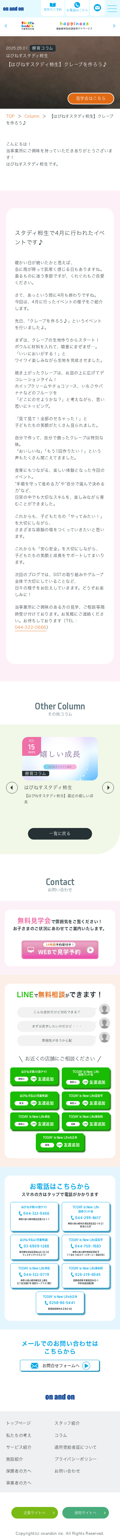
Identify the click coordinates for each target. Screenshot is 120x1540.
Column (35, 116)
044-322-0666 (30, 627)
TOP (14, 116)
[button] (5, 26)
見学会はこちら (91, 98)
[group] (28, 26)
